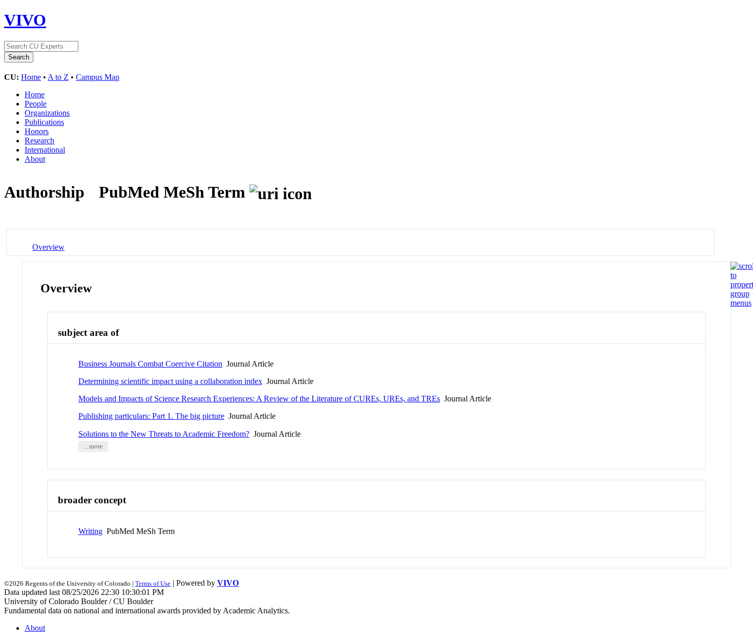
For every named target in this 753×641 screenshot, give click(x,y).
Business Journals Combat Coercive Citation (150, 363)
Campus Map (97, 77)
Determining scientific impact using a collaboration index (170, 381)
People (36, 103)
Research (39, 140)
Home (31, 77)
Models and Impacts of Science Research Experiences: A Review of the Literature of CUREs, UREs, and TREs (259, 398)
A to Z (58, 77)
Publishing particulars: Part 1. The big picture (151, 416)
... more (93, 446)
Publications (44, 122)
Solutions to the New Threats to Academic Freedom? (163, 434)
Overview (48, 247)
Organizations (47, 113)
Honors (37, 131)
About (35, 159)
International (45, 149)
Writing (90, 531)
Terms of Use (153, 583)
